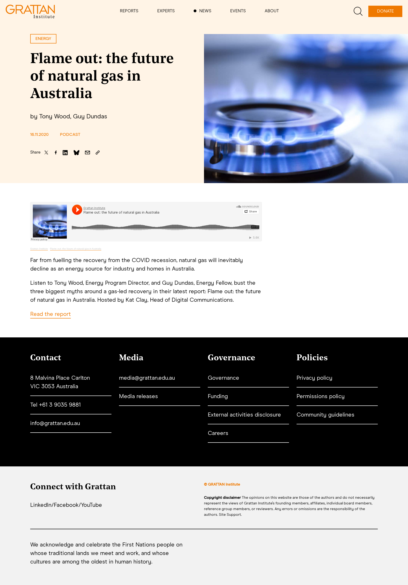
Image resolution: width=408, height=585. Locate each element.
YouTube (91, 505)
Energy (43, 39)
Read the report (50, 314)
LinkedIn (40, 505)
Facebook (66, 505)
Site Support (230, 514)
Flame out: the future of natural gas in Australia (75, 248)
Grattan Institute (39, 248)
